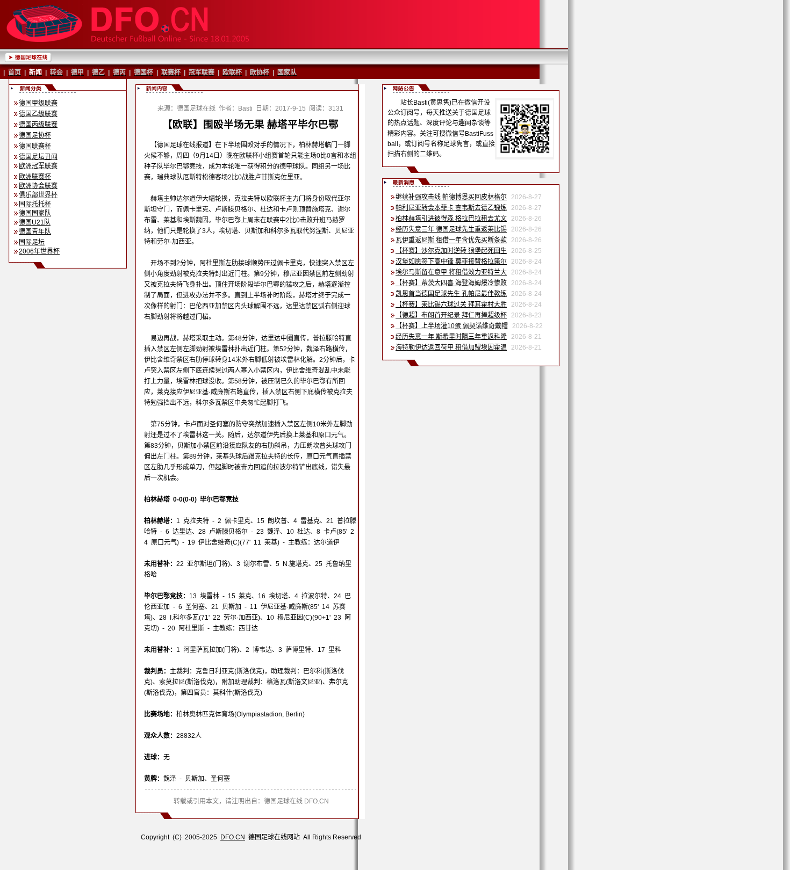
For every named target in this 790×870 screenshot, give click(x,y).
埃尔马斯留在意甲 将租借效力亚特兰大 (451, 272)
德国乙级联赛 (38, 114)
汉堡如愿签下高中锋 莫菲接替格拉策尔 (451, 261)
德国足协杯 (35, 135)
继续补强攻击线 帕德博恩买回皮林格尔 (451, 197)
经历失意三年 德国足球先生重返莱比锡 (451, 229)
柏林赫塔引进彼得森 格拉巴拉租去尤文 (451, 218)
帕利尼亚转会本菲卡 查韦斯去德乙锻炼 (451, 208)
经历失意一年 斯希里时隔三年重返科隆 (451, 336)
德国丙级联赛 (38, 124)
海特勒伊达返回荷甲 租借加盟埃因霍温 (451, 347)
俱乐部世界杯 (38, 195)
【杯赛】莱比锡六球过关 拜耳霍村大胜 (451, 304)
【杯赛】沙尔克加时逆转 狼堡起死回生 (451, 251)
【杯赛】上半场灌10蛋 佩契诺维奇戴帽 (452, 326)
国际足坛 (32, 242)
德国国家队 (35, 213)
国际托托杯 (35, 204)
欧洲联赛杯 (35, 176)
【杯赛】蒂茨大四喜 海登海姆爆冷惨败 (451, 283)
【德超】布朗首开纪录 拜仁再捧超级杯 (451, 315)
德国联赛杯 (35, 146)
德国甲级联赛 (38, 103)
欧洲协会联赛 (38, 186)
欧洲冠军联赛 (38, 166)
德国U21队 (35, 222)
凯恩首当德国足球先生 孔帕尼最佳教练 (451, 294)
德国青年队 (35, 231)
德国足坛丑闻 (38, 157)
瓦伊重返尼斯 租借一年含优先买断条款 (451, 240)
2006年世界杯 (39, 251)
